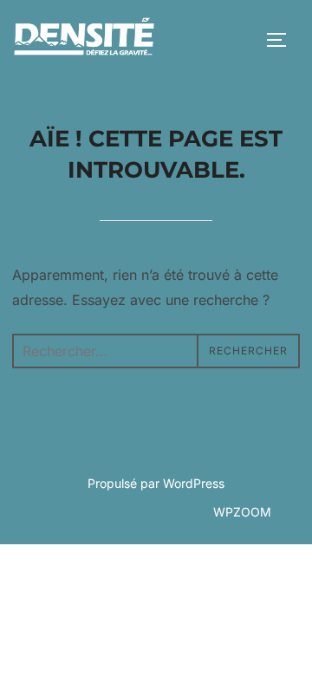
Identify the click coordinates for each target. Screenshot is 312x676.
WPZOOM (242, 511)
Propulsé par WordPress (156, 483)
